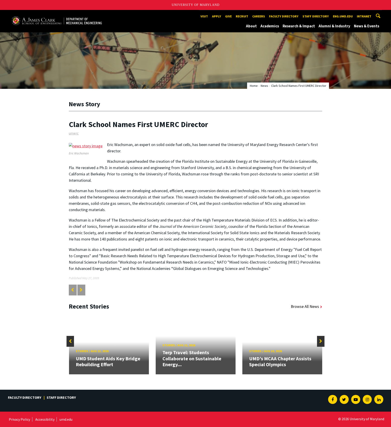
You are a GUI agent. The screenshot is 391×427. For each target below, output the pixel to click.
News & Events (366, 26)
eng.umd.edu (343, 16)
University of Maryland (195, 5)
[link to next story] (81, 290)
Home (254, 86)
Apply (216, 16)
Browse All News (305, 306)
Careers (258, 16)
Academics (269, 26)
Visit (204, 16)
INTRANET (364, 16)
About (251, 26)
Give (228, 16)
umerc (74, 133)
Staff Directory (316, 16)
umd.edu (66, 419)
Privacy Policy (19, 419)
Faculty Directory (283, 16)
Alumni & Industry (334, 26)
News (264, 86)
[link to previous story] (72, 290)
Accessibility (45, 419)
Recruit (242, 16)
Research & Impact (299, 26)
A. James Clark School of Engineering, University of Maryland (56, 14)
